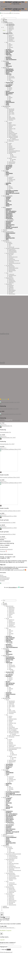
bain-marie (11, 254)
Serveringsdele (12, 118)
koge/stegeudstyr (10, 253)
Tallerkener (11, 149)
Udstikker (11, 39)
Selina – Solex (12, 117)
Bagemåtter (11, 23)
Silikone (10, 36)
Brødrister (11, 286)
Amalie (10, 143)
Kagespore (11, 27)
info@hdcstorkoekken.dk (6, 549)
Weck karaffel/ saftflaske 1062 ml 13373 (10, 510)
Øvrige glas (11, 141)
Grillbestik (11, 111)
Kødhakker (11, 287)
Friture (10, 255)
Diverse (10, 87)
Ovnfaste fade (12, 179)
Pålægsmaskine (12, 290)
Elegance (11, 126)
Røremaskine (12, 291)
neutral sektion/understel (14, 263)
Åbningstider (3, 576)
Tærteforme (11, 38)
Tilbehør (10, 264)
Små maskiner (9, 284)
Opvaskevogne (12, 281)
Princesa (10, 131)
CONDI (10, 55)
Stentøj (10, 153)
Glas (10, 43)
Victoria (10, 145)
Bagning (5, 21)
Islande (10, 127)
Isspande (13, 138)
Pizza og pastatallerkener (14, 150)
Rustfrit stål (11, 247)
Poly (10, 245)
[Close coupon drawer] (1, 934)
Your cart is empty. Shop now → (7, 927)
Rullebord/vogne (9, 277)
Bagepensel (11, 25)
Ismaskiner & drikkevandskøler (12, 248)
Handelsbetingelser (5, 577)
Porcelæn (11, 47)
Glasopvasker (12, 266)
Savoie (10, 129)
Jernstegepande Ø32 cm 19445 (7, 522)
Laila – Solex (11, 112)
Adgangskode (4, 946)
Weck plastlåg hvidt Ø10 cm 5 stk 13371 (10, 420)
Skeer (10, 90)
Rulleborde (11, 282)
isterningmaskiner (13, 252)
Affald (10, 75)
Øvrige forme (12, 41)
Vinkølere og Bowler (13, 137)
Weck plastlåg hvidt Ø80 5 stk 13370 (9, 408)
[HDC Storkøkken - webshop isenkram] (10, 13)
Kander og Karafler (13, 133)
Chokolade (6, 61)
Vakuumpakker (12, 293)
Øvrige (10, 32)
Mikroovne (11, 288)
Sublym (10, 122)
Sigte (10, 31)
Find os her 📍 (3, 551)
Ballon (10, 123)
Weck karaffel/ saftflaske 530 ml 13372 (10, 477)
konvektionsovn (12, 275)
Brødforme (11, 35)
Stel (7, 142)
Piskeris (10, 30)
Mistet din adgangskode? (6, 952)
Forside (5, 19)
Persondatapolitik (4, 579)
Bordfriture (11, 285)
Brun (12, 155)
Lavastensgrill (12, 259)
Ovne (7, 272)
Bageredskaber (9, 22)
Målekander (11, 28)
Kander (10, 158)
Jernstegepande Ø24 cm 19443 (7, 534)
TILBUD (5, 230)
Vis (1, 403)
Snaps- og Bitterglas (13, 136)
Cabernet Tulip (12, 128)
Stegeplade (11, 261)
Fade (7, 175)
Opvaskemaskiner (10, 265)
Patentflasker (12, 77)
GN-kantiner (8, 242)
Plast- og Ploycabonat (14, 139)
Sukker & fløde (12, 161)
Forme (7, 33)
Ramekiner (11, 83)
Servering (5, 170)
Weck (12, 81)
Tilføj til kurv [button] (3, 412)
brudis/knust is (12, 249)
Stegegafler (11, 219)
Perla (10, 144)
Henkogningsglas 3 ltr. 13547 (7, 444)
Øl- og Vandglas (12, 134)
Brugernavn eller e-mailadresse (8, 942)
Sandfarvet (13, 157)
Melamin (10, 44)
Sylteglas (11, 80)
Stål (9, 48)
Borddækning (6, 106)
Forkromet (11, 177)
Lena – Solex (11, 113)
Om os (1, 575)
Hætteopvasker (12, 270)
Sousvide (11, 292)
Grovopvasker (12, 269)
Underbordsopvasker (13, 268)
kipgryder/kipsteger (13, 256)
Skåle (7, 42)
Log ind (8, 949)
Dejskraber (11, 26)
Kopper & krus (12, 148)
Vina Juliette (11, 132)
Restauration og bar (8, 231)
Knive (4, 207)
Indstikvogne (12, 280)
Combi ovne (11, 274)
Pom (10, 116)
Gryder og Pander (7, 195)
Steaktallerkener (12, 152)
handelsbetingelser (18, 570)
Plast (10, 46)
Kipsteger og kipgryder (14, 260)
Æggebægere (12, 163)
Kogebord (11, 258)
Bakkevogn (11, 279)
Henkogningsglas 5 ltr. (5, 432)
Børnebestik (11, 108)
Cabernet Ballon (12, 124)
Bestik (7, 107)
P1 (9, 115)
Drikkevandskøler (12, 250)
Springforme (11, 37)
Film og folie (11, 76)
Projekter (2, 580)
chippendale (11, 110)
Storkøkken (6, 240)
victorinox (11, 120)
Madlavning (6, 67)
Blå (12, 154)
